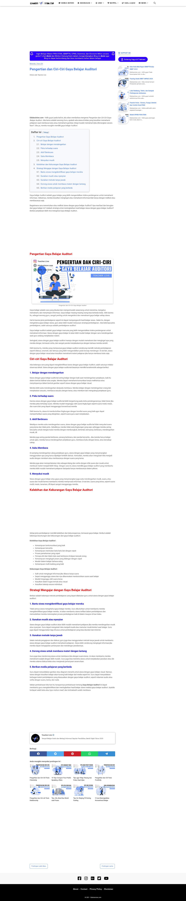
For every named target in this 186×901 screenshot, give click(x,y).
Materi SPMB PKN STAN (138, 115)
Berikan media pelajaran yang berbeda (57, 188)
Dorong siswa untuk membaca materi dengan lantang (63, 184)
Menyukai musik (47, 160)
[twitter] (55, 753)
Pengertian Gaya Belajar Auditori (50, 137)
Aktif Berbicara (47, 152)
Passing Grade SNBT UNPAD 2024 (141, 79)
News (143, 3)
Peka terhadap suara (49, 148)
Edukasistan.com (95, 897)
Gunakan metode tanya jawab (53, 180)
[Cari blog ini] (154, 3)
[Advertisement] (93, 28)
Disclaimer (108, 889)
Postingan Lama (107, 866)
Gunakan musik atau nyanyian (53, 176)
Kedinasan (85, 3)
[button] (32, 130)
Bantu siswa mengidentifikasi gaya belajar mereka (62, 172)
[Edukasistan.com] (42, 3)
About (75, 889)
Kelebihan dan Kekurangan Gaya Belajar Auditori (57, 164)
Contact (84, 889)
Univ (100, 3)
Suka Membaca (47, 156)
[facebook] (38, 753)
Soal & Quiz (130, 3)
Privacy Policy (96, 889)
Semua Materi (67, 3)
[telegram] (106, 753)
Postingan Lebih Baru (38, 866)
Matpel (113, 3)
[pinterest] (72, 753)
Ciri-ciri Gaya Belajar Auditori (49, 140)
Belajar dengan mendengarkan (53, 144)
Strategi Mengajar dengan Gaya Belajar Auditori (56, 168)
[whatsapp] (89, 753)
